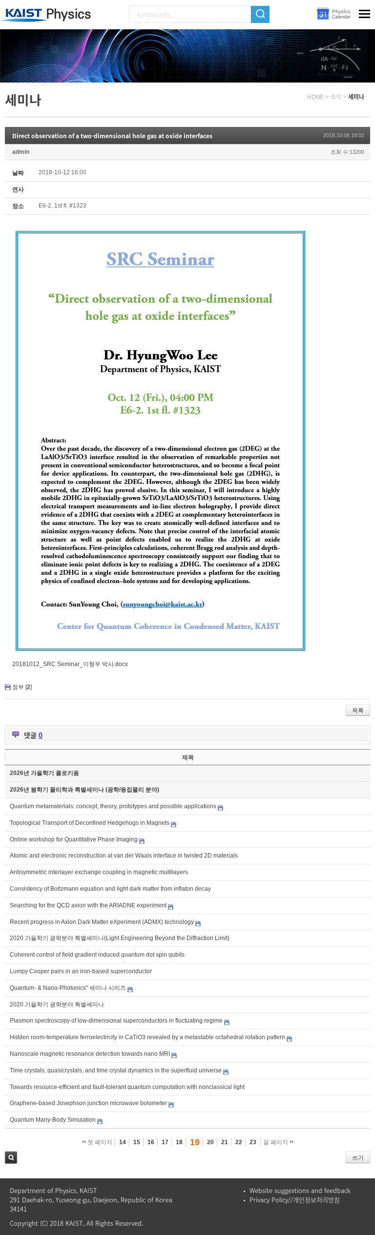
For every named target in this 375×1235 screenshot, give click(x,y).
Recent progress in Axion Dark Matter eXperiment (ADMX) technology (102, 922)
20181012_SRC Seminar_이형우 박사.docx (70, 664)
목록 (358, 710)
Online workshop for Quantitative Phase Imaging (74, 839)
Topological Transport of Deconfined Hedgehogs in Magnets (89, 822)
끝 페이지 (276, 1142)
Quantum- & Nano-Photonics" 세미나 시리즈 (68, 987)
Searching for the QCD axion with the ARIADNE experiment (88, 905)
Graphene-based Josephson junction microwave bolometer (88, 1103)
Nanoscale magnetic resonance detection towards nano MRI (90, 1053)
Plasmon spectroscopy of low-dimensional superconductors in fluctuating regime (116, 1020)
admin (20, 151)
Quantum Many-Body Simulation (53, 1119)
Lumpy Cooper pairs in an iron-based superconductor (81, 971)
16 (150, 1142)
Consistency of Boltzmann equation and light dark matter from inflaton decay (110, 888)
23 (253, 1142)
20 (210, 1142)
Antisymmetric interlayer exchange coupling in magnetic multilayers (99, 872)
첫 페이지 (99, 1142)
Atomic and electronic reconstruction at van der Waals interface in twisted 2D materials (124, 855)
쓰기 (358, 1157)
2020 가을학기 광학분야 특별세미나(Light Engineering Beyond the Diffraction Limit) (119, 938)
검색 (11, 1157)
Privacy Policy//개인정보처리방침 (295, 1199)
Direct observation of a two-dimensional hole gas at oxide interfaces (112, 135)
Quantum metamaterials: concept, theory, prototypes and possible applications (113, 806)
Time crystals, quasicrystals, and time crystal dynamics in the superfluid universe (116, 1070)
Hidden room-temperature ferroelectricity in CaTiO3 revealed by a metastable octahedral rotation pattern (147, 1037)
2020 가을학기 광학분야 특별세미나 (57, 1004)
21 (224, 1142)
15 (136, 1142)
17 (165, 1142)
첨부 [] (22, 687)
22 (238, 1142)
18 (179, 1142)
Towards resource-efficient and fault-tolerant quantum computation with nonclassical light (127, 1087)
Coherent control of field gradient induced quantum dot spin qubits (97, 954)
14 (122, 1142)
